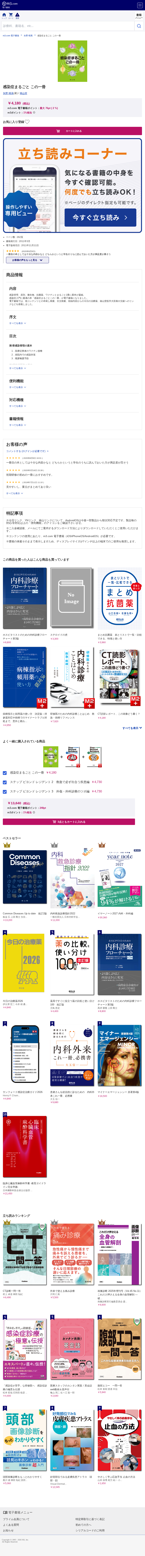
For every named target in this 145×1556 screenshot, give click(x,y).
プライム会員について (16, 1519)
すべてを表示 (131, 728)
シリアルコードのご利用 (90, 1530)
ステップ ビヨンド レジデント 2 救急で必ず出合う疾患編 (49, 782)
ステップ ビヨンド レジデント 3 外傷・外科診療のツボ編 (49, 791)
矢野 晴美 (28, 36)
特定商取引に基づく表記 (90, 1519)
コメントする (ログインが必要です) (26, 451)
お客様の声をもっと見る (25, 260)
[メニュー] (140, 5)
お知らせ (8, 1530)
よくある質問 (11, 1524)
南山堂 (23, 93)
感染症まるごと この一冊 (27, 772)
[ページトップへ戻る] (139, 1550)
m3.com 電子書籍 (11, 36)
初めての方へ (83, 1524)
